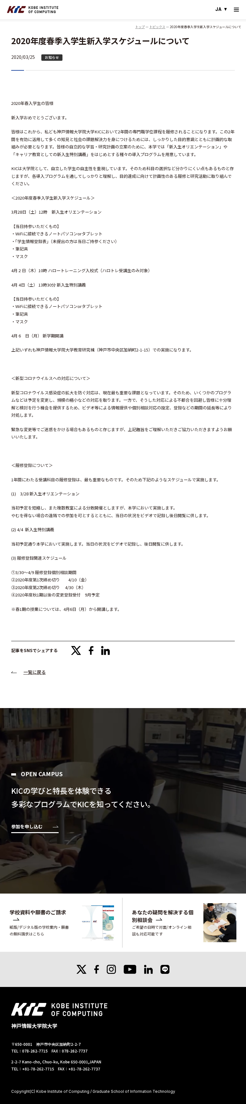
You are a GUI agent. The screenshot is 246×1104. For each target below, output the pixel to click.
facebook (91, 650)
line (164, 969)
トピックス (157, 26)
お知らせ (52, 57)
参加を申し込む (27, 827)
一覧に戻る (34, 672)
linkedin (105, 650)
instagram (111, 969)
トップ (140, 26)
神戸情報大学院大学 (32, 9)
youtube (130, 969)
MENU (236, 10)
